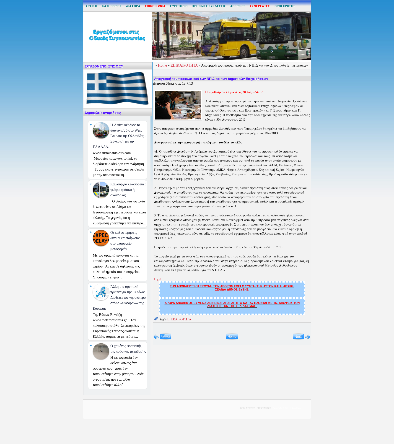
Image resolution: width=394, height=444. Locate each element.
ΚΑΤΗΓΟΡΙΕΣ (112, 6)
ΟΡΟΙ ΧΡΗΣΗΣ (285, 6)
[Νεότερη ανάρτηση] (162, 339)
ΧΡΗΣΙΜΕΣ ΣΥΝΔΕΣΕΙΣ (209, 6)
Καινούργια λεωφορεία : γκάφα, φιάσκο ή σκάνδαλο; (128, 189)
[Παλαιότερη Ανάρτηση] (301, 339)
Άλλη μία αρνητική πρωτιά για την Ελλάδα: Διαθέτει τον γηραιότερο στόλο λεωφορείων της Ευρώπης (119, 297)
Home (163, 65)
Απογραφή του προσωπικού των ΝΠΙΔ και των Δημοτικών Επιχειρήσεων (211, 78)
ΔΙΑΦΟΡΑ (133, 6)
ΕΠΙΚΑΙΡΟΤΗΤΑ (185, 65)
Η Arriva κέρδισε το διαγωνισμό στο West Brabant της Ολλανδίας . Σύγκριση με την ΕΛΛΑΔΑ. (119, 136)
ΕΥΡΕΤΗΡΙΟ (179, 6)
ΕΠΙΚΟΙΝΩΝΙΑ (264, 408)
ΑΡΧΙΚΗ (91, 6)
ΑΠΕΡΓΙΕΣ (237, 6)
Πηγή (157, 279)
